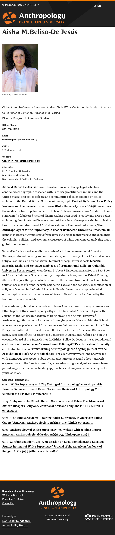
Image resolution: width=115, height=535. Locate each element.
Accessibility (13, 525)
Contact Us (8, 502)
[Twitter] (102, 492)
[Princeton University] (21, 5)
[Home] (33, 19)
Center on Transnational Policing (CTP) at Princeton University (67, 344)
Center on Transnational (20, 160)
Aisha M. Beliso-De (18, 187)
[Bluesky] (109, 492)
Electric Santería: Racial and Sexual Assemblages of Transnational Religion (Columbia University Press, (53, 265)
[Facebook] (88, 492)
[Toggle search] (111, 5)
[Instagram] (95, 492)
